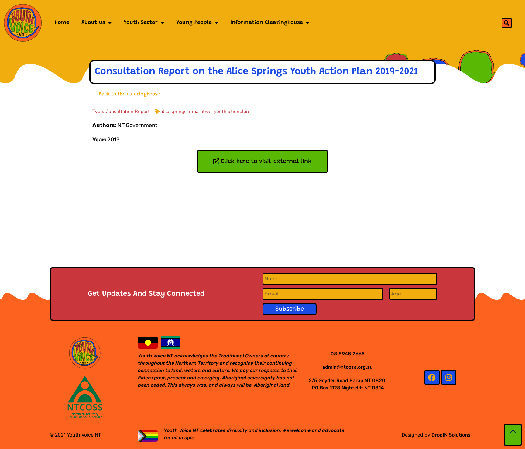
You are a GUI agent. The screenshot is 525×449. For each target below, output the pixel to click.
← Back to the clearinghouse (126, 94)
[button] (507, 23)
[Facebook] (432, 377)
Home (62, 23)
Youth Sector (141, 23)
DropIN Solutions (451, 435)
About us (93, 23)
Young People (194, 23)
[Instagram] (448, 377)
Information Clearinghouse (266, 23)
